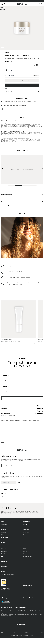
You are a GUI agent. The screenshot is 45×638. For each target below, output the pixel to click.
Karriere (24, 527)
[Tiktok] (26, 597)
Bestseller (3, 529)
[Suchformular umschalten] (4, 4)
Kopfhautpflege (4, 537)
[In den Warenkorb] (35, 342)
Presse (24, 553)
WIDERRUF (13, 632)
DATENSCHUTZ (27, 632)
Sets (2, 534)
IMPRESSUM (40, 632)
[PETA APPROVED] (11, 588)
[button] (43, 0)
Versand (3, 571)
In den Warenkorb (22, 85)
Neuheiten (3, 527)
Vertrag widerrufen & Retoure (7, 574)
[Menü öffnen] (2, 4)
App (2, 556)
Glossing (3, 542)
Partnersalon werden (27, 585)
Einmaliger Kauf (11, 70)
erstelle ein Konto (36, 420)
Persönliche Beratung (6, 564)
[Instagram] (23, 597)
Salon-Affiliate (26, 588)
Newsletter (3, 558)
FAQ (2, 569)
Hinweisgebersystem (27, 556)
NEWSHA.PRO (26, 583)
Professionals (26, 534)
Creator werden (26, 532)
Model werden (26, 529)
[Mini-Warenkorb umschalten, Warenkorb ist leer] (42, 4)
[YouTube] (29, 597)
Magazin (3, 553)
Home (2, 442)
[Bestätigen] (19, 482)
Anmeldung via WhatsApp (9, 465)
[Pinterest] (32, 597)
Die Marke (25, 524)
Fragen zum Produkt (9, 91)
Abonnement (11, 75)
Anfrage (25, 551)
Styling (2, 539)
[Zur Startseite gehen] (22, 4)
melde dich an (27, 420)
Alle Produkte (4, 524)
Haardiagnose (4, 566)
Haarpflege (3, 532)
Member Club (4, 561)
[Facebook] (35, 597)
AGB (2, 632)
